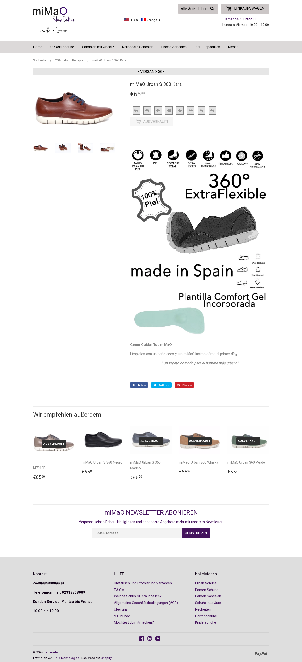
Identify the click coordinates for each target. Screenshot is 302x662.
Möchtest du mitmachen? (134, 622)
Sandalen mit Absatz (98, 47)
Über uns (121, 609)
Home (37, 47)
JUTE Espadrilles (207, 47)
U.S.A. (134, 20)
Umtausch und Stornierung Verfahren (143, 583)
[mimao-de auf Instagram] (149, 639)
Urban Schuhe (206, 583)
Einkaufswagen (248, 8)
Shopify (106, 658)
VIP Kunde (122, 616)
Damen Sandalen (208, 596)
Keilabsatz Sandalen (137, 47)
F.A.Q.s (119, 590)
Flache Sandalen (174, 47)
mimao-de (51, 652)
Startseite (39, 60)
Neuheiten (203, 609)
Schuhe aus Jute (208, 603)
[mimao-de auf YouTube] (157, 639)
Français (153, 20)
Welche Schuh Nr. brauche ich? (138, 596)
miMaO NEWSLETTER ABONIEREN (151, 512)
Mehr (232, 47)
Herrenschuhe (206, 616)
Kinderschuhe (205, 622)
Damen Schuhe (206, 590)
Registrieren (196, 533)
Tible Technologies (66, 658)
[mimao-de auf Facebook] (141, 639)
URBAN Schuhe (62, 47)
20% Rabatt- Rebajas (69, 60)
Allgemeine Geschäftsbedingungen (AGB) (146, 603)
